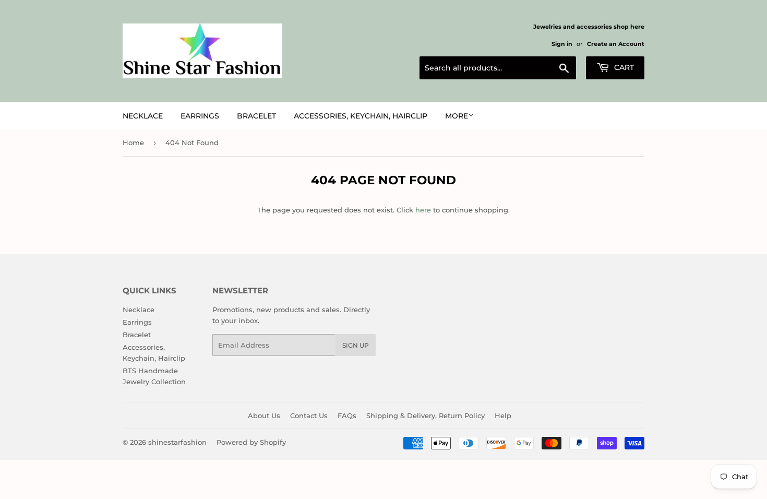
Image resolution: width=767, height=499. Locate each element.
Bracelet (256, 116)
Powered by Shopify (251, 442)
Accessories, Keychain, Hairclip (360, 116)
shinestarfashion (177, 442)
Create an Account (615, 43)
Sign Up (355, 345)
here (423, 210)
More (456, 116)
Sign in (562, 43)
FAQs (347, 415)
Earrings (200, 116)
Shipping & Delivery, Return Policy (425, 415)
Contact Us (309, 415)
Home (133, 142)
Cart (623, 67)
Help (503, 415)
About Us (264, 415)
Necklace (143, 116)
